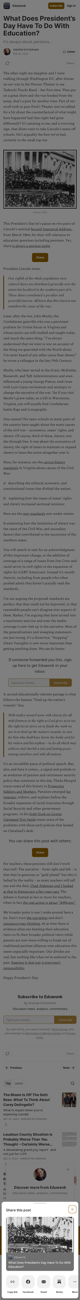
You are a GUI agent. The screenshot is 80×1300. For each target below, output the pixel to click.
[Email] (43, 1281)
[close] (72, 1209)
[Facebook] (28, 1281)
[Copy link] (12, 1281)
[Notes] (59, 1281)
